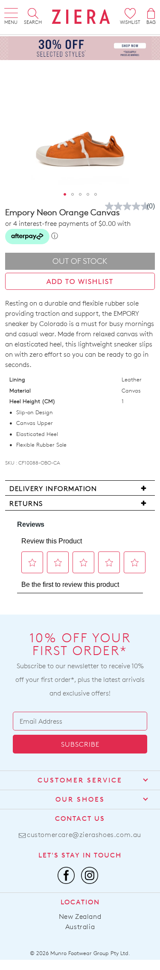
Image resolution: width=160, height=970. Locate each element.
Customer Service (80, 780)
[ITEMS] (151, 13)
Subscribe (80, 744)
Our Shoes (80, 799)
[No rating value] (129, 206)
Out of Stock (80, 261)
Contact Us (80, 818)
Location (80, 902)
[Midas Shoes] (81, 16)
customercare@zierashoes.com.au (84, 835)
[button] (65, 194)
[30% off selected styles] (80, 47)
